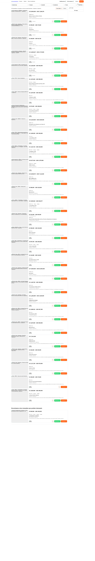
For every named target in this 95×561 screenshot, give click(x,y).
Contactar (63, 21)
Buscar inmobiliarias (31, 1)
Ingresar (81, 1)
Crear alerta (58, 8)
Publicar (76, 1)
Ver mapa (76, 10)
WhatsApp (57, 21)
